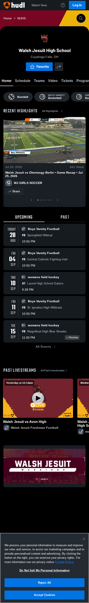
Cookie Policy (64, 562)
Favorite (43, 66)
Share (16, 191)
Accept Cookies (44, 595)
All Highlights (50, 111)
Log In (77, 5)
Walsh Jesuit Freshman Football (34, 427)
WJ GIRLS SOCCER (28, 183)
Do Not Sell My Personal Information (44, 570)
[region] (44, 568)
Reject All (44, 582)
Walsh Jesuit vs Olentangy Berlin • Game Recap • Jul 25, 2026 (44, 174)
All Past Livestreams (53, 370)
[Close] (84, 539)
